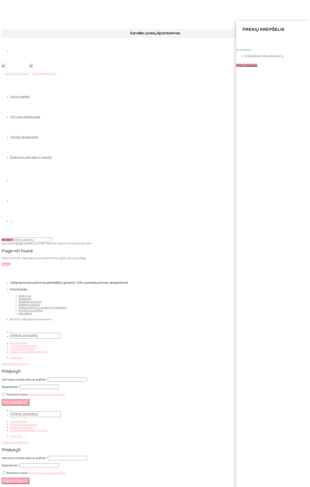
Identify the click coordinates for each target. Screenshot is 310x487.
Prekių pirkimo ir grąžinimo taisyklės (42, 307)
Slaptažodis (10, 387)
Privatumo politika (31, 310)
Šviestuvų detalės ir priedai (31, 157)
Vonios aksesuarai (24, 137)
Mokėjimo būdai (29, 304)
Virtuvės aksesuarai (25, 116)
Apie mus (25, 295)
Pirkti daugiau (246, 65)
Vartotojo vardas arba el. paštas (24, 379)
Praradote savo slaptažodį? (47, 394)
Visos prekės (20, 96)
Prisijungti (16, 357)
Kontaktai (25, 313)
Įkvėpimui (25, 298)
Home (6, 264)
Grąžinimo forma (30, 301)
